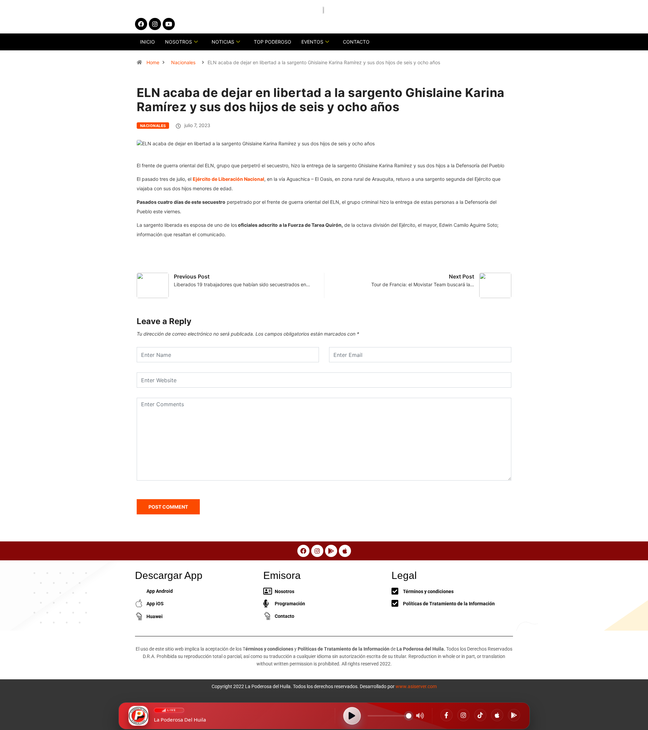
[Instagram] (463, 715)
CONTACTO (356, 42)
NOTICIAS (223, 42)
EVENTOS (312, 42)
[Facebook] (446, 715)
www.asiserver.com (416, 686)
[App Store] (497, 715)
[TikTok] (480, 715)
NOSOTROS (178, 42)
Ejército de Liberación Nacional (228, 179)
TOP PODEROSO (272, 42)
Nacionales (183, 62)
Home (152, 62)
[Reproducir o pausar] (352, 716)
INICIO (147, 42)
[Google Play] (514, 715)
